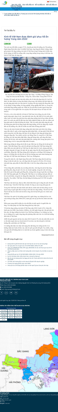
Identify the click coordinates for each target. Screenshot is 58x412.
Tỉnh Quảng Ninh (11, 308)
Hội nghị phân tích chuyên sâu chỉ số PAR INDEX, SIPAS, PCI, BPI (25, 246)
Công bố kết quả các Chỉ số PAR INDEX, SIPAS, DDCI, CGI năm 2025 (26, 254)
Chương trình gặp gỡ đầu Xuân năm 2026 (19, 263)
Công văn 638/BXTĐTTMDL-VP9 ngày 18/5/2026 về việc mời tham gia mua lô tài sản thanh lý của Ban (30, 248)
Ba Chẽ (4, 317)
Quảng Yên (19, 313)
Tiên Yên (18, 315)
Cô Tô (3, 320)
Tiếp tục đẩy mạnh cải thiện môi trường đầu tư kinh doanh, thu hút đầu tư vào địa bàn (30, 251)
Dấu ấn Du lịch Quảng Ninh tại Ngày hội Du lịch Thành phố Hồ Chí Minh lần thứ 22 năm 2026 (30, 258)
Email (29, 43)
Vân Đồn (3, 315)
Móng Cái (3, 313)
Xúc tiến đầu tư (28, 4)
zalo (6, 293)
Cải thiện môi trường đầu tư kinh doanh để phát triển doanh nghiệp (26, 261)
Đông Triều (11, 313)
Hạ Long (3, 310)
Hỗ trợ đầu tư (40, 4)
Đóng (55, 11)
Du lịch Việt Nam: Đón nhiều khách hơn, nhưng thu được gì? (24, 256)
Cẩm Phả (11, 310)
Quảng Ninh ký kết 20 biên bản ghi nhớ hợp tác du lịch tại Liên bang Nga (28, 244)
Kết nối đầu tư (51, 4)
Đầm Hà (11, 317)
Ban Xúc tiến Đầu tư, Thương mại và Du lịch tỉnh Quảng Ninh (16, 7)
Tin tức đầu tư (9, 30)
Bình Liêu (18, 317)
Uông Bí (18, 310)
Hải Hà (11, 315)
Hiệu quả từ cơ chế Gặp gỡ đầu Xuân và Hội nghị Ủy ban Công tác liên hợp (28, 265)
